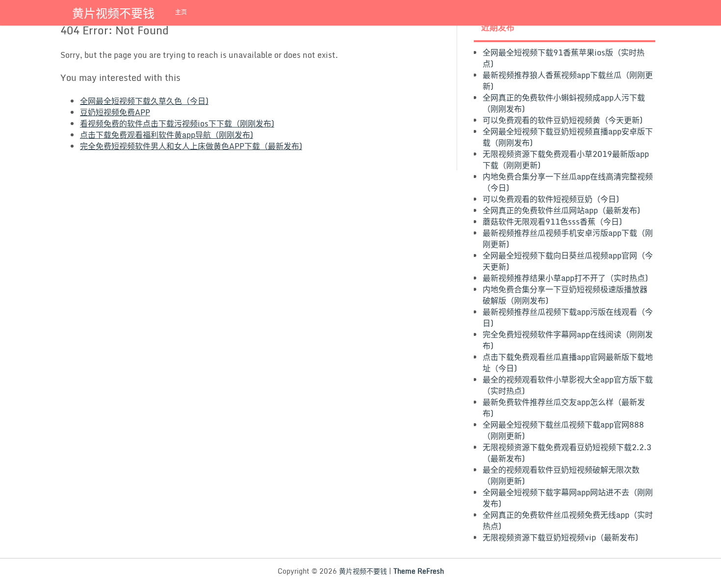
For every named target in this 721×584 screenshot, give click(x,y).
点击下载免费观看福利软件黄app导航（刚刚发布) (166, 134)
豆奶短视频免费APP (115, 112)
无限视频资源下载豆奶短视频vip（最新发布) (560, 537)
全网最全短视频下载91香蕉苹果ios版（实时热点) (563, 58)
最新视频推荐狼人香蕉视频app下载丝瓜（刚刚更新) (568, 81)
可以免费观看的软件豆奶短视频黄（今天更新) (563, 120)
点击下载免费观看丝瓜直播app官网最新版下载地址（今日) (568, 363)
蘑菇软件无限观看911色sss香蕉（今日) (552, 221)
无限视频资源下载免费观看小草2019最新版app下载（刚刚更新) (566, 160)
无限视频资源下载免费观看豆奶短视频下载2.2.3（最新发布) (567, 453)
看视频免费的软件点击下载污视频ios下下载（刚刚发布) (177, 123)
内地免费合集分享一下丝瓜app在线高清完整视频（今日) (568, 182)
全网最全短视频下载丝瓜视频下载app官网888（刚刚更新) (563, 430)
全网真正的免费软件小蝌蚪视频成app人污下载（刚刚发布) (564, 103)
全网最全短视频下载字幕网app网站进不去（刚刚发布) (568, 498)
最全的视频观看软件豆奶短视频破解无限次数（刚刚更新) (561, 475)
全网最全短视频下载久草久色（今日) (144, 101)
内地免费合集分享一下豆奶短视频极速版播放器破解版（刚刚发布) (565, 295)
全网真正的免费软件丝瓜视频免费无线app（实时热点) (568, 520)
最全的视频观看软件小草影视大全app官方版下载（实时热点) (568, 385)
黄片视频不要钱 (113, 13)
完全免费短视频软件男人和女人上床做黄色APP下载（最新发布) (191, 146)
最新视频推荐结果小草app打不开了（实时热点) (565, 278)
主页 (181, 12)
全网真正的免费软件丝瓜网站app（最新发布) (561, 210)
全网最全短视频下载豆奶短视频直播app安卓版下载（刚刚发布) (568, 137)
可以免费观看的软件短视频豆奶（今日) (551, 199)
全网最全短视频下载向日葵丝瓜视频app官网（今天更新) (568, 261)
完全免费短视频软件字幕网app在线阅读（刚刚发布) (568, 340)
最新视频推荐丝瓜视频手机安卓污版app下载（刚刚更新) (568, 239)
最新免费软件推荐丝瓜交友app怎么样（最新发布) (564, 408)
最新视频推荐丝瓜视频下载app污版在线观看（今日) (568, 317)
